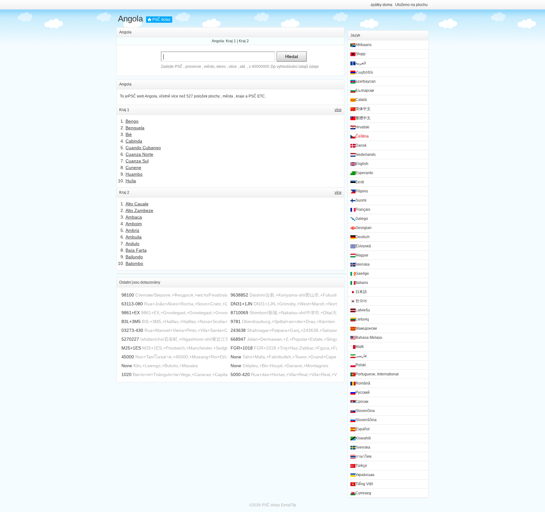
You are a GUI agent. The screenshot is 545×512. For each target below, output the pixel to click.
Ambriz (132, 230)
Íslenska (362, 264)
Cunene (133, 167)
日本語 (361, 292)
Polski (360, 365)
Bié (129, 134)
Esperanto (364, 173)
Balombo (134, 263)
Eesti (359, 182)
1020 (126, 374)
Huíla (131, 180)
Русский (362, 392)
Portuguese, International (377, 374)
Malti (359, 346)
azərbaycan (365, 81)
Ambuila (134, 236)
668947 (238, 339)
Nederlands (365, 154)
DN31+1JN (241, 303)
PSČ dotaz (161, 19)
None (236, 356)
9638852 (239, 294)
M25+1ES (131, 347)
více (338, 110)
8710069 (239, 312)
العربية (360, 63)
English (361, 164)
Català (361, 99)
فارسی (361, 356)
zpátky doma (381, 5)
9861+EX (130, 312)
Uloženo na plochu (411, 5)
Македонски (366, 328)
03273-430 (132, 330)
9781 (236, 321)
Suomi (360, 200)
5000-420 (240, 374)
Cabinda (134, 141)
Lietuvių (362, 319)
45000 (127, 356)
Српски (361, 401)
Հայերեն (364, 72)
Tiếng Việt (364, 484)
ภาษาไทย (363, 456)
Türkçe (361, 465)
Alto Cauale (137, 203)
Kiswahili (363, 438)
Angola (130, 18)
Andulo (132, 243)
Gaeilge (362, 273)
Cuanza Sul (137, 160)
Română (362, 383)
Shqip (360, 54)
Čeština (362, 136)
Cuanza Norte (139, 154)
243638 (238, 330)
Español (362, 429)
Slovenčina (365, 411)
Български (364, 90)
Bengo (132, 121)
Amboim (134, 223)
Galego (361, 218)
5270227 (130, 339)
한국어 (361, 301)
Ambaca (134, 217)
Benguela (135, 127)
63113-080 (132, 303)
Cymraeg (363, 493)
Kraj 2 (244, 41)
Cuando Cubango (143, 147)
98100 (127, 294)
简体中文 (363, 109)
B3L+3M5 (131, 321)
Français (362, 209)
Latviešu (362, 310)
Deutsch (362, 237)
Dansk (360, 145)
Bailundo (134, 256)
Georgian (363, 228)
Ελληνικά (363, 246)
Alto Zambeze (139, 210)
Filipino (361, 191)
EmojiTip (288, 505)
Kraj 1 (231, 41)
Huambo (134, 174)
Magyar (361, 255)
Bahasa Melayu (368, 337)
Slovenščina (366, 420)
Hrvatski (362, 127)
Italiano (361, 282)
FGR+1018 (242, 347)
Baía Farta (136, 250)
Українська (364, 475)
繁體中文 (363, 118)
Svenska (362, 447)
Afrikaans (363, 45)
